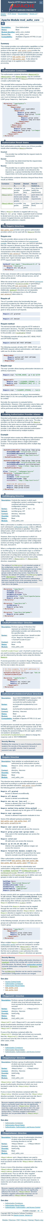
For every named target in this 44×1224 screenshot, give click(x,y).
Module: (4, 521)
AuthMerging (10, 971)
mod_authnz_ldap (18, 861)
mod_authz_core (24, 50)
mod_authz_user (19, 59)
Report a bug (39, 1220)
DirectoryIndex (22, 284)
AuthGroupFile (21, 875)
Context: (4, 514)
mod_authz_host (20, 821)
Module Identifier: (8, 32)
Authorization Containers (14, 983)
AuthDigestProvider (9, 873)
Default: (4, 511)
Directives (12, 1220)
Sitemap (31, 1220)
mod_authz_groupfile (9, 823)
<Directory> (11, 577)
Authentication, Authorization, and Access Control (22, 1052)
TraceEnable (20, 333)
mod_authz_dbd (7, 863)
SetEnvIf (13, 290)
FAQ (18, 1220)
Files (4, 968)
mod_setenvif (15, 254)
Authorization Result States (15, 985)
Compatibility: (6, 37)
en (38, 1211)
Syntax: (4, 509)
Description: (6, 27)
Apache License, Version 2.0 (23, 1215)
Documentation (23, 14)
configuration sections (34, 964)
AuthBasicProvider (29, 871)
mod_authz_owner (20, 863)
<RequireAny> (6, 77)
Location (5, 962)
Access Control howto (13, 981)
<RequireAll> (33, 74)
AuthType (14, 871)
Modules (3, 15)
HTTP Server (12, 14)
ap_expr (25, 394)
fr (42, 1211)
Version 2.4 (33, 14)
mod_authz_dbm (32, 861)
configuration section (21, 527)
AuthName (6, 871)
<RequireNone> (21, 77)
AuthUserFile (6, 875)
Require (24, 79)
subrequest (39, 281)
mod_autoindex (21, 286)
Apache (3, 14)
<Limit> (23, 903)
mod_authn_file (19, 57)
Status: (4, 30)
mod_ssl (34, 863)
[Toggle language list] (3, 23)
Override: (5, 516)
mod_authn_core (11, 988)
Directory (34, 966)
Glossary (24, 1220)
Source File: (6, 34)
